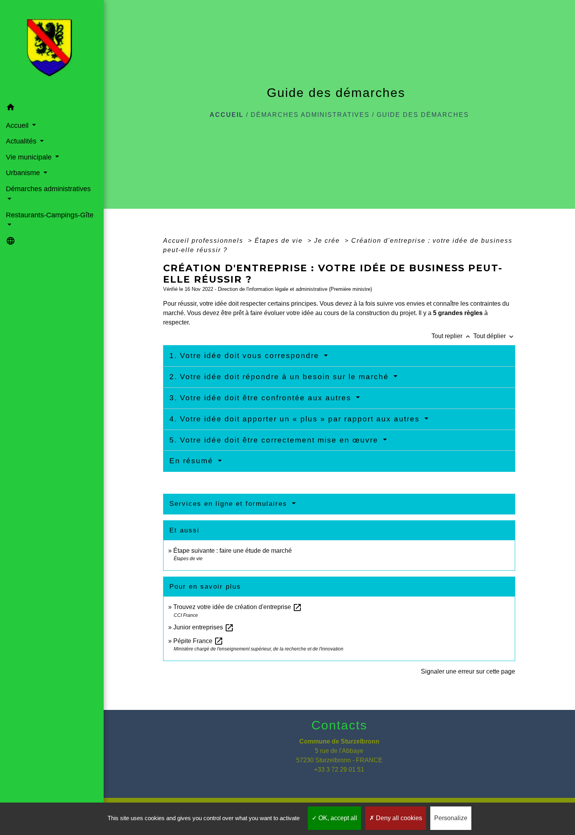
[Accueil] (52, 50)
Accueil (227, 114)
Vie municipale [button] (30, 157)
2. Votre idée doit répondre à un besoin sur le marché (280, 377)
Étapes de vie (280, 240)
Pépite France (198, 641)
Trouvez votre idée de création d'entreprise (237, 607)
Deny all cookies (398, 818)
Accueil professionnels (204, 240)
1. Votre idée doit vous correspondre (245, 355)
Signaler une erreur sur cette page (468, 671)
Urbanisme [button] (24, 173)
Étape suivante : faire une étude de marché (232, 550)
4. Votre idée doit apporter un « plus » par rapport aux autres (295, 419)
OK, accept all (337, 818)
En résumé (192, 461)
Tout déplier (494, 336)
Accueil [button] (18, 125)
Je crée (328, 240)
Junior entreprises (203, 627)
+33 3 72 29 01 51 (339, 769)
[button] (52, 108)
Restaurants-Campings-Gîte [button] (49, 215)
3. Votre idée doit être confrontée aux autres (261, 398)
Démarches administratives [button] (48, 189)
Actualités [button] (22, 141)
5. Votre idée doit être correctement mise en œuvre (275, 440)
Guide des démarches (423, 114)
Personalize (450, 818)
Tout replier (451, 336)
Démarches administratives (310, 114)
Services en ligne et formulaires (229, 503)
